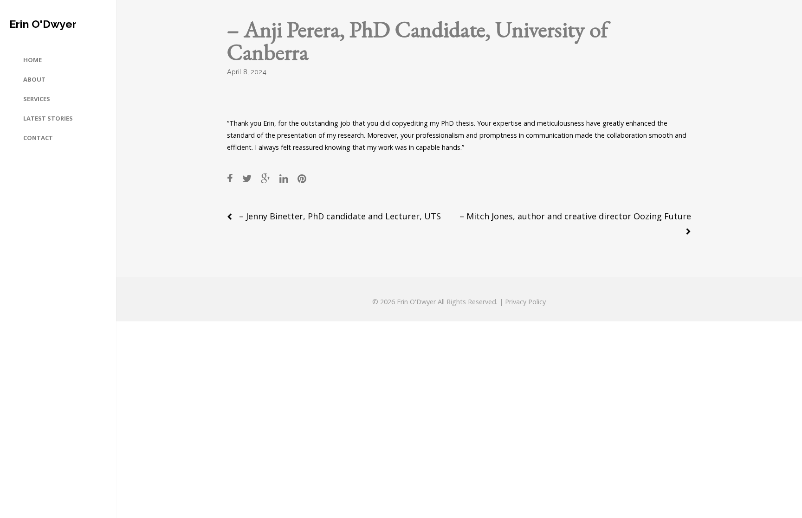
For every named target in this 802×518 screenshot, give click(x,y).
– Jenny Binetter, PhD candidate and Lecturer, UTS (340, 216)
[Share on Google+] (265, 178)
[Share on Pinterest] (302, 178)
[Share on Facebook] (230, 178)
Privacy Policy (525, 301)
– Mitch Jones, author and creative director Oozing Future (575, 216)
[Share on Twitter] (247, 178)
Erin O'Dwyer (43, 24)
